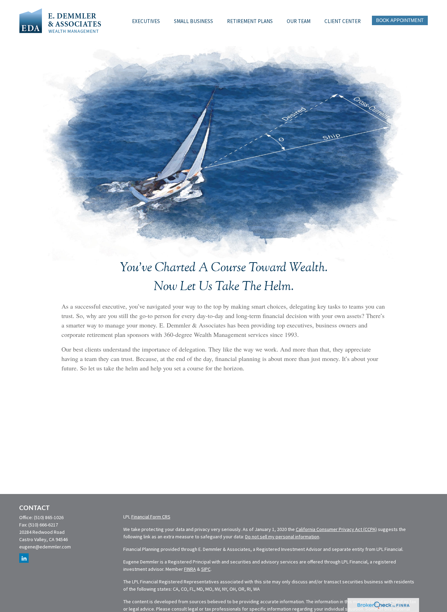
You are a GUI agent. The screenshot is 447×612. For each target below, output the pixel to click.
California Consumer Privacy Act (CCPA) (336, 529)
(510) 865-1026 (49, 517)
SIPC (206, 569)
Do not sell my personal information (282, 536)
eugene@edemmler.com (45, 547)
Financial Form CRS (150, 517)
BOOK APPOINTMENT (400, 20)
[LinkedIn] (24, 558)
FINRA (190, 569)
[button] (146, 20)
